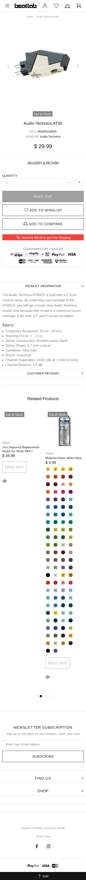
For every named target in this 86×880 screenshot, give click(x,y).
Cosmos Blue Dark (63, 628)
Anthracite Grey (71, 567)
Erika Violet (55, 492)
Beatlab (25, 5)
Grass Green (71, 530)
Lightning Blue (63, 620)
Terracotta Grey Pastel (71, 552)
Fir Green (48, 613)
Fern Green (48, 537)
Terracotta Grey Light (48, 560)
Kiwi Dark (55, 545)
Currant (63, 499)
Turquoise (71, 522)
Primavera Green (71, 628)
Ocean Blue (55, 522)
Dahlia (48, 643)
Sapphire (71, 620)
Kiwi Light (71, 537)
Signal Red (55, 583)
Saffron (71, 636)
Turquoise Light (63, 522)
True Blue (71, 507)
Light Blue (48, 507)
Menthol (48, 620)
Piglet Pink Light (63, 583)
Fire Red (63, 477)
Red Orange (48, 583)
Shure (6, 442)
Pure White (55, 575)
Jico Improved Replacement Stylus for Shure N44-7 (20, 449)
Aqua (63, 605)
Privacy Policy (43, 836)
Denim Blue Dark (63, 598)
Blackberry (55, 499)
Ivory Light (55, 643)
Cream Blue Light (48, 514)
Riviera (71, 514)
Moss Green (63, 537)
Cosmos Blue (55, 628)
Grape (48, 499)
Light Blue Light (71, 499)
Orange (55, 477)
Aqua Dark (71, 605)
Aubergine (55, 484)
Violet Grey (71, 560)
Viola (55, 651)
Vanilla (48, 469)
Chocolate (48, 651)
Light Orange (71, 575)
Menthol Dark (55, 620)
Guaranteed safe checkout (43, 249)
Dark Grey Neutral (63, 567)
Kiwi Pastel (55, 613)
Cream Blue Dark (63, 514)
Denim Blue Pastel (71, 590)
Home (30, 16)
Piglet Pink (71, 583)
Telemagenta (63, 492)
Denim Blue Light (48, 598)
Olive (63, 636)
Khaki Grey (55, 552)
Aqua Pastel (48, 605)
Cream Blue (55, 514)
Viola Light (63, 590)
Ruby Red (71, 477)
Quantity (9, 175)
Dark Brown (63, 552)
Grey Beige (48, 552)
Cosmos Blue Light (48, 628)
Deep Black (48, 575)
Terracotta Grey (55, 560)
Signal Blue (63, 507)
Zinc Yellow (55, 469)
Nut (71, 643)
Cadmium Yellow (63, 469)
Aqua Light (55, 605)
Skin (63, 484)
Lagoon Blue (48, 522)
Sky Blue (55, 507)
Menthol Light (71, 613)
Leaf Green (55, 537)
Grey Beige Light (71, 545)
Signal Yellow (63, 575)
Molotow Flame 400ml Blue (63, 458)
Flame (49, 453)
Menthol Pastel (63, 613)
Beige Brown (63, 643)
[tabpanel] (21, 453)
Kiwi (48, 545)
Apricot (48, 477)
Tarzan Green (48, 636)
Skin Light (63, 545)
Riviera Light (71, 598)
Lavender (48, 590)
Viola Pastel (55, 590)
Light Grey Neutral (48, 567)
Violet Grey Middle (63, 560)
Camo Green (55, 636)
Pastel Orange (48, 492)
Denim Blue (55, 598)
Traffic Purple (71, 492)
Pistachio (63, 530)
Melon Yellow (71, 469)
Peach (71, 484)
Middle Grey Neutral (55, 567)
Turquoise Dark (48, 530)
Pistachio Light (55, 530)
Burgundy (48, 484)
